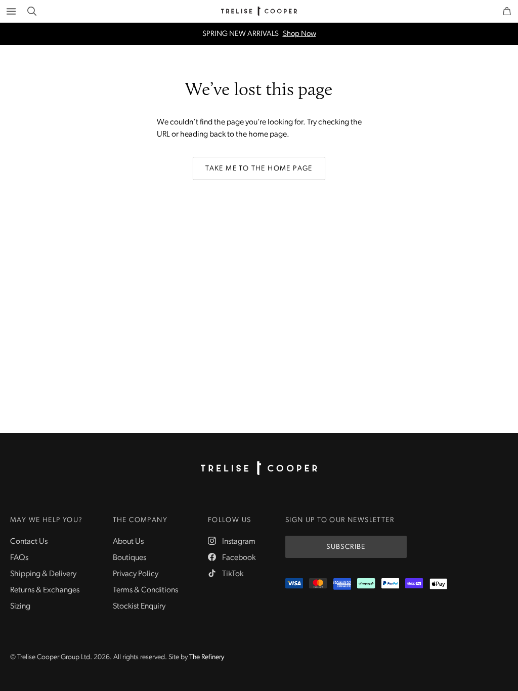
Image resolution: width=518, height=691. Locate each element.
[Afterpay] (366, 584)
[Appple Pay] (438, 584)
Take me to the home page (259, 168)
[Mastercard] (318, 584)
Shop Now (299, 34)
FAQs (19, 558)
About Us (128, 542)
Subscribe (346, 547)
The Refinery (206, 657)
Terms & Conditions (145, 590)
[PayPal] (390, 584)
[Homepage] (259, 468)
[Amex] (342, 584)
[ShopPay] (414, 584)
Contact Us (29, 542)
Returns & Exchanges (44, 590)
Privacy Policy (135, 574)
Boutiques (129, 558)
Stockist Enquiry (139, 606)
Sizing (20, 606)
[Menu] (11, 11)
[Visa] (294, 584)
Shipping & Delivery (43, 574)
